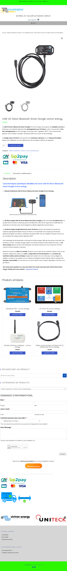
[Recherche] (65, 375)
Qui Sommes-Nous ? (7, 550)
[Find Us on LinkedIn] (35, 567)
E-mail (2, 414)
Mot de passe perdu (7, 539)
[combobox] (33, 388)
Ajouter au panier (16, 145)
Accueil (4, 32)
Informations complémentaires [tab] (22, 173)
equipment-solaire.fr (37, 564)
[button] (62, 38)
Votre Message (6, 427)
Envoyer (62, 454)
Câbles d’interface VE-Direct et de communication (20, 32)
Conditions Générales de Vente (10, 552)
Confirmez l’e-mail (39, 414)
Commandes (5, 535)
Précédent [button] (2, 517)
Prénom (2, 405)
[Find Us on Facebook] (33, 567)
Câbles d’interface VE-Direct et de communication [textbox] (33, 389)
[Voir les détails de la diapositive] (16, 518)
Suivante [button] (65, 517)
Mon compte (5, 537)
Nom (2, 400)
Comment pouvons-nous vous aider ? (13, 418)
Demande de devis (33, 467)
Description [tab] (7, 173)
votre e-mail (5, 409)
